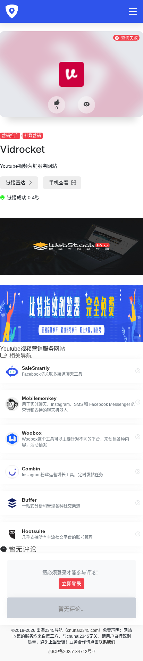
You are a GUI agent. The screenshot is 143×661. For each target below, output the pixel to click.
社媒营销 (32, 135)
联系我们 (107, 642)
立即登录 (71, 583)
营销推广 (10, 135)
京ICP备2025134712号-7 (71, 651)
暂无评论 (22, 549)
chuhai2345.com (83, 630)
